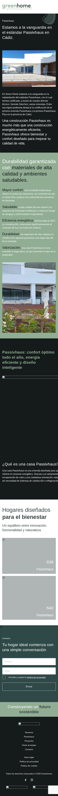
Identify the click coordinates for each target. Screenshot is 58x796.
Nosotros (29, 732)
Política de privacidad (29, 761)
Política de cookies (29, 766)
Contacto (29, 749)
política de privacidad (36, 677)
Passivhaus (29, 737)
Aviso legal (29, 757)
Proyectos (29, 741)
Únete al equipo (29, 745)
